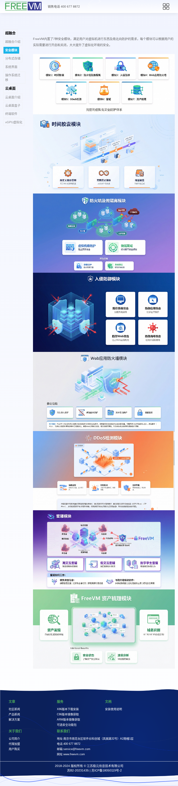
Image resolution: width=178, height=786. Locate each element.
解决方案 (14, 719)
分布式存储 (12, 58)
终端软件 (11, 113)
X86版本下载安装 (68, 709)
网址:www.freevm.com (71, 754)
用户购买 (14, 749)
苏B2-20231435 (78, 770)
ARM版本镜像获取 (68, 719)
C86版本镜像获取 (68, 714)
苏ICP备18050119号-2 (106, 770)
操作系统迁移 (12, 77)
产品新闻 (14, 714)
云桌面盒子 (12, 105)
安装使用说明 (113, 709)
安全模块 (11, 50)
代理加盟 (14, 743)
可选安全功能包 (67, 724)
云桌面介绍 (12, 97)
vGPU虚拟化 (13, 122)
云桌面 (10, 88)
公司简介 (14, 738)
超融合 (10, 33)
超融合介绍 (12, 41)
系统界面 (11, 67)
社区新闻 (14, 709)
